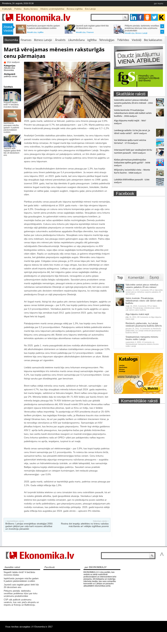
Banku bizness (31, 9)
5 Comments (143, 331)
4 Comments (142, 344)
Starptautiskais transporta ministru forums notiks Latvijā (142, 338)
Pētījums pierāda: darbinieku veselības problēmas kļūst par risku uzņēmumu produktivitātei (20, 593)
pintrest (147, 17)
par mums (158, 3)
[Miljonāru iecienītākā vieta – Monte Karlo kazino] (160, 175)
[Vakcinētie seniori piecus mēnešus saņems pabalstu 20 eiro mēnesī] (160, 105)
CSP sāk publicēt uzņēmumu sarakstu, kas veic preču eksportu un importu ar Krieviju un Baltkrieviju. (44, 28)
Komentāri (136, 277)
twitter (154, 17)
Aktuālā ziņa (32, 33)
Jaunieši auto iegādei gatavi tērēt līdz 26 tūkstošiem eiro (12, 151)
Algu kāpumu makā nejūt (126, 120)
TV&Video (123, 40)
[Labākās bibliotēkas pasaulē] (160, 185)
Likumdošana (76, 40)
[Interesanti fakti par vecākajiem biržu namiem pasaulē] (160, 155)
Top (120, 277)
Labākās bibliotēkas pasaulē (128, 179)
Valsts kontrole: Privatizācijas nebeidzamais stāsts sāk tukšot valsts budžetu (133, 113)
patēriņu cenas (10, 76)
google (133, 17)
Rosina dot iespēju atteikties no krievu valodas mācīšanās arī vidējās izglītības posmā (85, 525)
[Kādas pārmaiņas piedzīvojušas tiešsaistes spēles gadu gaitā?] (160, 165)
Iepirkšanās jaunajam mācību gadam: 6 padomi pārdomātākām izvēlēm (11, 127)
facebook (140, 17)
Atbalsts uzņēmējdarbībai (52, 9)
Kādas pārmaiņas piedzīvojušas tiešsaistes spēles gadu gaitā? (130, 161)
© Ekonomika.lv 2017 (42, 626)
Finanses (26, 40)
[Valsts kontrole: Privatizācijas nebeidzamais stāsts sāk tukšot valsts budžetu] (160, 115)
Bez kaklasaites (153, 40)
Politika (17, 9)
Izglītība (92, 40)
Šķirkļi (154, 277)
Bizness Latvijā (43, 33)
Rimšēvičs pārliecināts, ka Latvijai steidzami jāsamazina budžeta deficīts (144, 324)
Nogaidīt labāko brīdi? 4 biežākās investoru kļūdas (11, 104)
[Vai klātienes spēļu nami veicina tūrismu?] (160, 145)
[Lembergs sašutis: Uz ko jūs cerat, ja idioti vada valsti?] (160, 135)
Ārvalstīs (60, 40)
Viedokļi (136, 40)
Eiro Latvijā (90, 9)
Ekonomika (11, 40)
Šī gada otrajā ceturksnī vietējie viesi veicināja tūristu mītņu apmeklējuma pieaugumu (141, 28)
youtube (161, 17)
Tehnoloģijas (106, 40)
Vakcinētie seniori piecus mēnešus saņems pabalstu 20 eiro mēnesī (131, 101)
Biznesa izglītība (75, 9)
